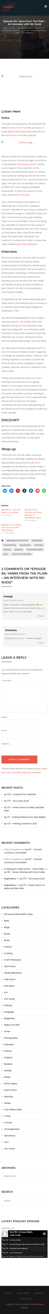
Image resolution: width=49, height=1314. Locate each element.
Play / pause (4, 1233)
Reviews (8, 1064)
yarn (6, 554)
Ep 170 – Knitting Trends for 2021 (20, 823)
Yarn (18, 33)
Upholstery (9, 1135)
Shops (7, 1077)
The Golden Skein (38, 30)
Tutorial (8, 1122)
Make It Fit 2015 (12, 1024)
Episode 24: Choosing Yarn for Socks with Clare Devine (11, 527)
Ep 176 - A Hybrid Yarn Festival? (15, 1248)
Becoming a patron (28, 164)
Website (5, 744)
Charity (8, 946)
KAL (6, 992)
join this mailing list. (28, 244)
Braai (6, 940)
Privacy (8, 1293)
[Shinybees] (8, 8)
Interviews (7, 30)
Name (5, 717)
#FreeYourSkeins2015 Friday (18, 914)
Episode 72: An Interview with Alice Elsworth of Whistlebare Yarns (33, 513)
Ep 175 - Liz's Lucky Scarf (12, 1253)
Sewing (7, 1070)
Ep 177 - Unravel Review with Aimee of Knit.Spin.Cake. (24, 1244)
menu (44, 1233)
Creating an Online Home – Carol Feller (24, 868)
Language (9, 1011)
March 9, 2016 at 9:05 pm (15, 634)
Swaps (7, 1103)
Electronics (10, 966)
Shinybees (11, 630)
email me (33, 462)
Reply (41, 616)
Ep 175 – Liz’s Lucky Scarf (16, 800)
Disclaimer (39, 1293)
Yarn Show (9, 1148)
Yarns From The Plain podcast (20, 135)
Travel (7, 1116)
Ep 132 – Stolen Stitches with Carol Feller (24, 872)
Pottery (8, 1051)
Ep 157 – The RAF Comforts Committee (23, 851)
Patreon (25, 194)
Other (7, 1031)
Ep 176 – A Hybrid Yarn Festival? (20, 794)
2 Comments (28, 33)
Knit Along (9, 998)
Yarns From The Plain (20, 127)
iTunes (15, 474)
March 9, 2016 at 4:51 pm (13, 600)
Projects (8, 1057)
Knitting (16, 30)
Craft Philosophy (12, 959)
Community (25, 1298)
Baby (6, 920)
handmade (25, 545)
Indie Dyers (40, 28)
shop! (15, 441)
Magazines (9, 1018)
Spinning (8, 1096)
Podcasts (25, 30)
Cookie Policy (22, 1293)
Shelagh (8, 596)
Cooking (8, 953)
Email (4, 730)
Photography (11, 1037)
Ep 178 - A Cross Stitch (12, 1240)
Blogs (7, 927)
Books (7, 933)
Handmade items (13, 972)
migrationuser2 (25, 28)
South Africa (10, 1090)
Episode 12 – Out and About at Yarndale (10, 511)
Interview (38, 545)
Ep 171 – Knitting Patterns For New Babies (25, 817)
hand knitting (10, 545)
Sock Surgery (11, 1083)
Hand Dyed (37, 540)
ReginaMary (10, 878)
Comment (7, 680)
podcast (18, 549)
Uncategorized (11, 1129)
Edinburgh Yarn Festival (17, 540)
